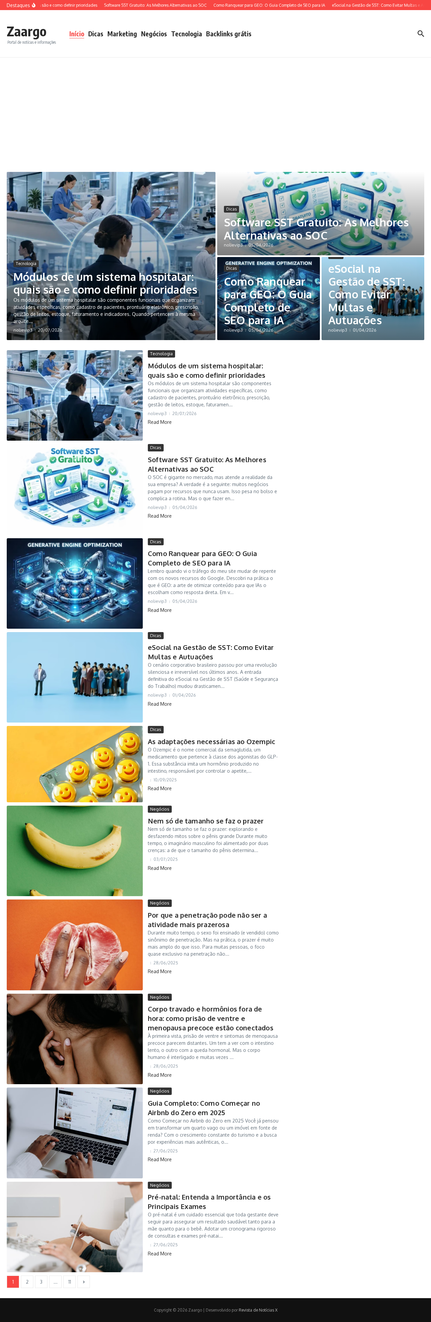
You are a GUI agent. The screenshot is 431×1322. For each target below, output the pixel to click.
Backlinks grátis (229, 34)
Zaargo (26, 31)
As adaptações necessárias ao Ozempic (211, 741)
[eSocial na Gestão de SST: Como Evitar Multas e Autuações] (75, 677)
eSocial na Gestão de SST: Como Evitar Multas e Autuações (366, 294)
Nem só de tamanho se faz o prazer (206, 820)
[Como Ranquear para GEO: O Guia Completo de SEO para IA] (75, 583)
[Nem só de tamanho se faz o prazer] (75, 851)
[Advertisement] (215, 108)
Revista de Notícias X (258, 1310)
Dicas (95, 34)
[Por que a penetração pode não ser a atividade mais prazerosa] (75, 944)
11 (69, 1282)
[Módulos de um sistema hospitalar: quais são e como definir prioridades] (75, 395)
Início (76, 34)
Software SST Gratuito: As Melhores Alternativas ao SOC (316, 228)
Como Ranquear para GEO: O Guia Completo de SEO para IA (268, 300)
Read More (160, 422)
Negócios (154, 34)
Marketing (122, 34)
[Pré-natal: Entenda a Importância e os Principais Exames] (75, 1227)
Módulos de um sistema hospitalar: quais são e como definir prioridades (105, 283)
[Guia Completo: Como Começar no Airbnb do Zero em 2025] (75, 1133)
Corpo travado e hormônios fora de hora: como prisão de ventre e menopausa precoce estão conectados (210, 1018)
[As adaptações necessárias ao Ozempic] (75, 764)
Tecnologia (186, 34)
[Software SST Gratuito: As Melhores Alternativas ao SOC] (75, 489)
